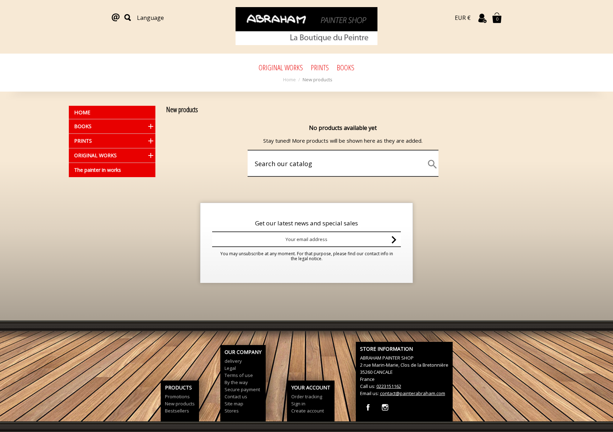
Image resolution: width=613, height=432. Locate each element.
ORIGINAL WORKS (281, 67)
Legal (230, 368)
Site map (234, 403)
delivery (233, 361)
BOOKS (345, 67)
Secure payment (242, 389)
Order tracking (306, 396)
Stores (232, 411)
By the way (236, 382)
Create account (307, 411)
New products (180, 403)
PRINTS (320, 67)
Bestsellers (177, 411)
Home (82, 112)
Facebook (368, 407)
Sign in (298, 403)
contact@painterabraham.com (412, 393)
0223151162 (388, 386)
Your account (310, 387)
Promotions (177, 396)
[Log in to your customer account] (482, 18)
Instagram (385, 407)
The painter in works (97, 169)
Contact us (236, 396)
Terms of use (239, 375)
